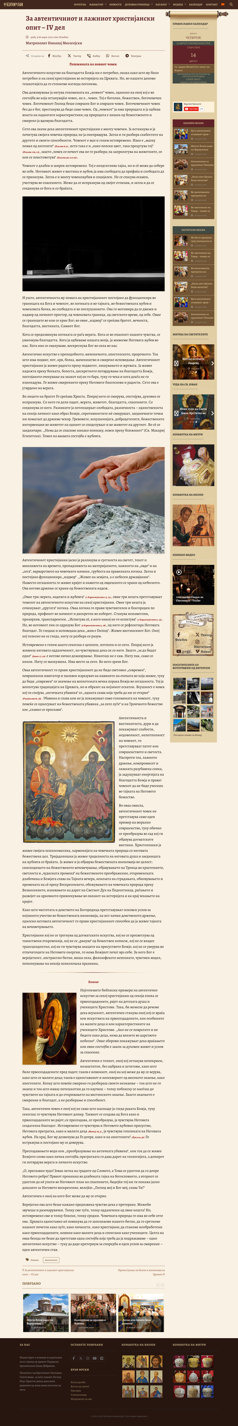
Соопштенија (79, 1395)
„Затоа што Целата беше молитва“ (136, 1321)
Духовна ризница (137, 4)
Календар (195, 4)
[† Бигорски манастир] (13, 3)
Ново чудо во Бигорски (193, 411)
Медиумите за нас (81, 1399)
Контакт (212, 4)
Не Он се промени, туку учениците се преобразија (201, 241)
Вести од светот (80, 1386)
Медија (178, 4)
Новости (115, 4)
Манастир (96, 4)
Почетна (80, 4)
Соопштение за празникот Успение (90, 1321)
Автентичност (51, 1260)
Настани (76, 1391)
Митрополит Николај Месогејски (54, 43)
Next (211, 362)
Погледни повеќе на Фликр (188, 735)
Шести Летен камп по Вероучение (40, 1321)
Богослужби (78, 1382)
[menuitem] (223, 4)
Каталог (161, 4)
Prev (175, 362)
